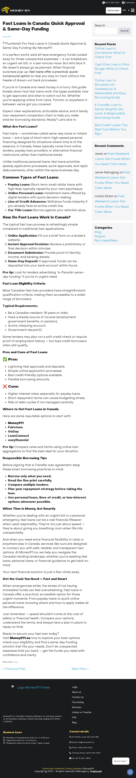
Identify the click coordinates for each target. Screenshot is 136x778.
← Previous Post (14, 669)
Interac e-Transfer (82, 712)
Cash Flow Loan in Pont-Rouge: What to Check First (112, 69)
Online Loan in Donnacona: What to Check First (110, 53)
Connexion (130, 2)
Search (100, 26)
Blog (74, 722)
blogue (100, 236)
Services (76, 707)
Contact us (78, 697)
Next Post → (80, 669)
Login (74, 687)
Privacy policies (74, 768)
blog (15, 662)
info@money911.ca (85, 742)
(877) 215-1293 (112, 2)
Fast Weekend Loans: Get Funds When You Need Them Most (112, 159)
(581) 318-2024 (85, 747)
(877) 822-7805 (83, 758)
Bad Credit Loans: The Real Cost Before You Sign (111, 129)
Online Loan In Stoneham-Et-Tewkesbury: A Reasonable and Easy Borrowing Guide (110, 89)
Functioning (78, 702)
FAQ (74, 717)
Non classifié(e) (106, 241)
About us (76, 692)
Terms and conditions (53, 768)
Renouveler (114, 10)
